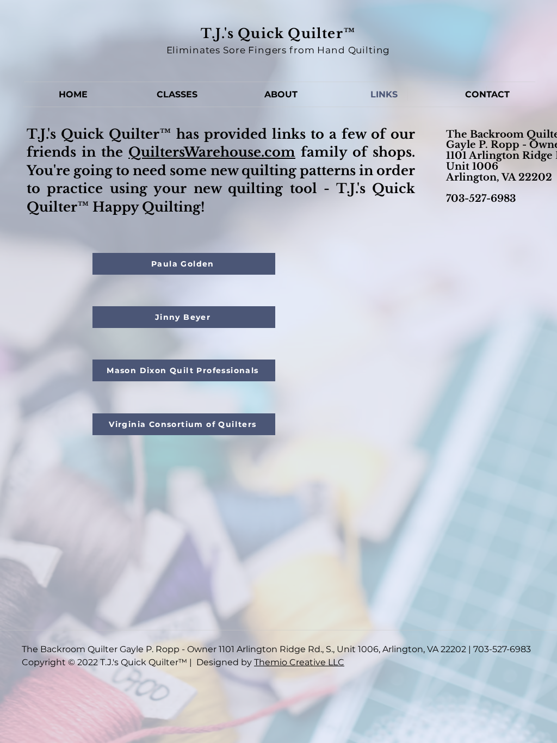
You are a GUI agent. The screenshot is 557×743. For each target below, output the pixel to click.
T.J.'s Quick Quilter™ (278, 33)
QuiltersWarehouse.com (211, 152)
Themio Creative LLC (299, 662)
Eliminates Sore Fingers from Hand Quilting (278, 50)
